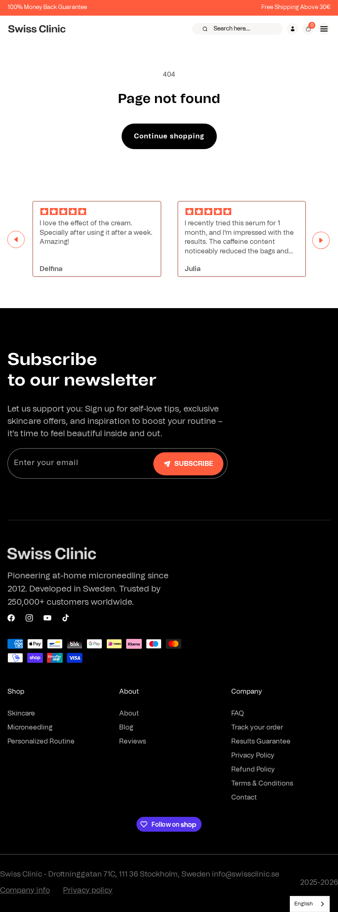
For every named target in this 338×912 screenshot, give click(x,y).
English (303, 904)
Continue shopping (169, 136)
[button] (237, 29)
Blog (126, 727)
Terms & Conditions (262, 783)
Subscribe (193, 464)
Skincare (21, 713)
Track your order (257, 727)
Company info (25, 890)
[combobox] (310, 904)
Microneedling (29, 727)
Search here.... (232, 29)
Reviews (132, 741)
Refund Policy (253, 769)
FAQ (237, 713)
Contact (244, 797)
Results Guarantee (261, 741)
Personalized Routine (41, 741)
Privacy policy (88, 890)
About (129, 713)
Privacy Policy (253, 755)
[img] (97, 212)
